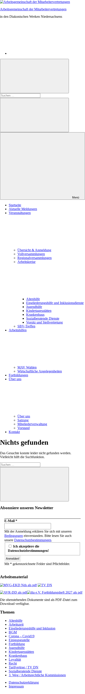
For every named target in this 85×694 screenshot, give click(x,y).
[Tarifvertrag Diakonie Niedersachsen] (45, 585)
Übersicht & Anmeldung (34, 250)
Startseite (15, 205)
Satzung (23, 420)
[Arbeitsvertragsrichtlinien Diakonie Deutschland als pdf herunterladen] (13, 592)
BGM (13, 632)
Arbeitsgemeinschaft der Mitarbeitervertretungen (33, 9)
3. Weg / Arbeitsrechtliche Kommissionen (37, 675)
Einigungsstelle (19, 640)
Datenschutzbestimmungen (32, 540)
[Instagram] (41, 53)
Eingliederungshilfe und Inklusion (32, 628)
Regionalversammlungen (34, 258)
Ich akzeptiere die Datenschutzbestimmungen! (28, 548)
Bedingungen (13, 536)
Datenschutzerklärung (24, 682)
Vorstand (23, 428)
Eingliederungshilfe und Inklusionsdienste (55, 303)
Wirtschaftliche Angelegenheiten (39, 371)
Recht (13, 663)
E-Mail (10, 521)
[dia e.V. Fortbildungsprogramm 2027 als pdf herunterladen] (54, 592)
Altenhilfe (33, 299)
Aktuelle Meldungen (23, 209)
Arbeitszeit (16, 624)
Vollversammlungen (31, 254)
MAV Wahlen (27, 367)
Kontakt (14, 432)
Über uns (23, 416)
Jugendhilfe (34, 307)
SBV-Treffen (26, 326)
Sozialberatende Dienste (42, 318)
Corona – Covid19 (21, 636)
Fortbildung (17, 644)
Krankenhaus (35, 314)
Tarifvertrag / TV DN (23, 667)
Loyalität (15, 659)
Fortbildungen (18, 375)
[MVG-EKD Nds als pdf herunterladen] (18, 585)
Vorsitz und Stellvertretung (44, 322)
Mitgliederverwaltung (32, 424)
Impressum (16, 686)
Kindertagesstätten (38, 310)
